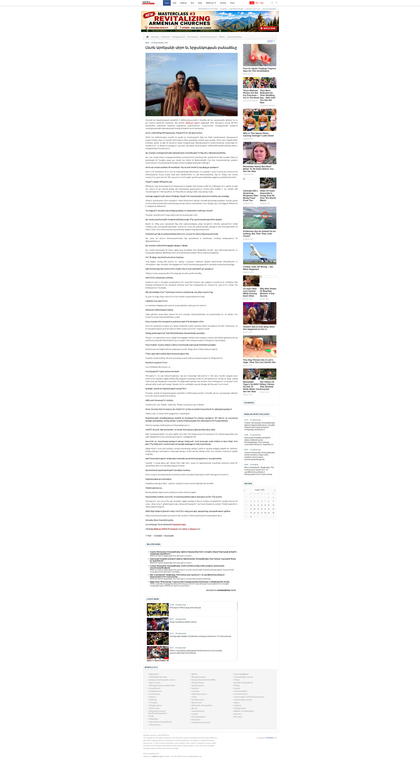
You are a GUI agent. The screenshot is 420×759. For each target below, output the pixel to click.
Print (149, 536)
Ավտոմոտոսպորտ (208, 37)
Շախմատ (165, 37)
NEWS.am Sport (192, 123)
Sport (167, 3)
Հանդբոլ (195, 691)
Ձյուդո (194, 708)
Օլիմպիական (240, 708)
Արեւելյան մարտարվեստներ (162, 685)
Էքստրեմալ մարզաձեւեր (160, 722)
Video (200, 3)
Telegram (192, 529)
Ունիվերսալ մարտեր (201, 722)
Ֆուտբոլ (155, 37)
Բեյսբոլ (152, 697)
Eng (261, 3)
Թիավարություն (199, 677)
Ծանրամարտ (198, 683)
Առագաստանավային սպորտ (162, 680)
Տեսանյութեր (270, 9)
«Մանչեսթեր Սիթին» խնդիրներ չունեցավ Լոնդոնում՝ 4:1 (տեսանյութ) (200, 636)
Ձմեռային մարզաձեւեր (202, 705)
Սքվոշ (236, 702)
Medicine (183, 3)
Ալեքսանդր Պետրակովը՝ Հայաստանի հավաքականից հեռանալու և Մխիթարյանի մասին (190, 582)
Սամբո (237, 688)
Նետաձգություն (199, 717)
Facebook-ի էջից (179, 524)
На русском (169, 536)
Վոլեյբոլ (237, 705)
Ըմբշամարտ (155, 725)
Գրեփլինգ (153, 719)
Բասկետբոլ (192, 37)
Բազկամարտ (155, 691)
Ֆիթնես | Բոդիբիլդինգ (244, 711)
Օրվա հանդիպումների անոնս (183, 622)
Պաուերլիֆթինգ (241, 674)
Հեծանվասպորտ (199, 694)
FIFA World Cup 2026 (207, 9)
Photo (232, 3)
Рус (257, 3)
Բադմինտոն (154, 688)
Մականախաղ (198, 711)
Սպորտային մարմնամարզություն (249, 697)
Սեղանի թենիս (240, 691)
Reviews (223, 3)
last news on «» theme (221, 590)
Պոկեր (237, 680)
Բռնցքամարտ (178, 37)
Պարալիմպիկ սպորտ (243, 677)
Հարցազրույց (236, 9)
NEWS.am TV (211, 3)
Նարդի (195, 714)
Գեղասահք (154, 708)
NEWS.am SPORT (160, 529)
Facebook (174, 529)
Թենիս (222, 37)
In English (158, 536)
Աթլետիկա (154, 674)
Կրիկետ (195, 688)
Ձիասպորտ (197, 702)
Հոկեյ (194, 697)
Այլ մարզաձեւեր (234, 37)
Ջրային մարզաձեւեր (243, 683)
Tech (192, 3)
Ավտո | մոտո (155, 683)
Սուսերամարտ (241, 694)
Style (174, 3)
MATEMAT (270, 738)
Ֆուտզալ (238, 717)
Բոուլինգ (153, 702)
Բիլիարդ (153, 700)
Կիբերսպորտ (198, 685)
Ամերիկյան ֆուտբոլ (158, 677)
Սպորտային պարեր (243, 700)
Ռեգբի (237, 685)
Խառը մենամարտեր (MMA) (203, 680)
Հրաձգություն (198, 700)
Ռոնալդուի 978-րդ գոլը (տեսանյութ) (185, 607)
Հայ (252, 3)
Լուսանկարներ (252, 9)
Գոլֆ (151, 716)
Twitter (184, 529)
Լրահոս (223, 9)
